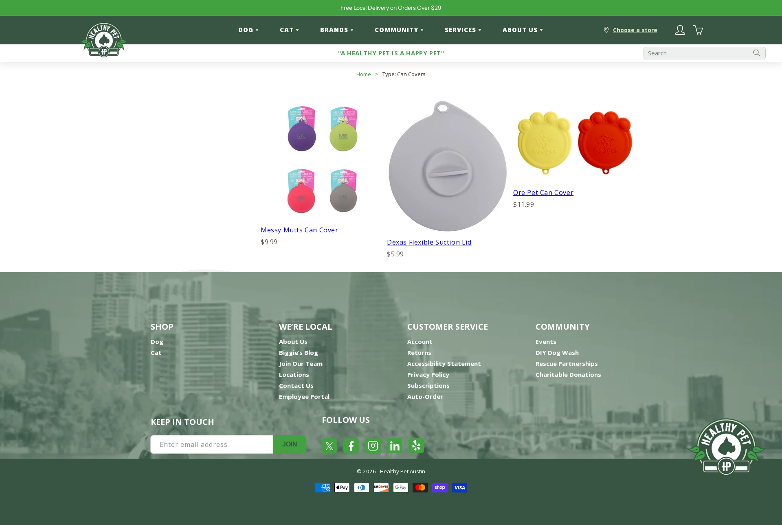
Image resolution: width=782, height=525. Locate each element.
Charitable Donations (568, 374)
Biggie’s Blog (298, 352)
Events (546, 341)
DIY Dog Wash (557, 352)
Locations (294, 374)
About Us (293, 341)
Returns (419, 352)
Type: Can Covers (404, 74)
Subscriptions (428, 385)
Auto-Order (425, 396)
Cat (156, 352)
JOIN (289, 444)
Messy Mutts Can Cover (299, 229)
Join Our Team (301, 363)
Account (420, 341)
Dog (157, 341)
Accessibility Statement (444, 363)
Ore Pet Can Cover (543, 192)
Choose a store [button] (635, 30)
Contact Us (296, 385)
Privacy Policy (428, 374)
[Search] (757, 53)
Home (363, 74)
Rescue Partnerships (567, 363)
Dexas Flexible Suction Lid (429, 242)
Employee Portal (304, 396)
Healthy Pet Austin (402, 471)
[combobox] (705, 53)
